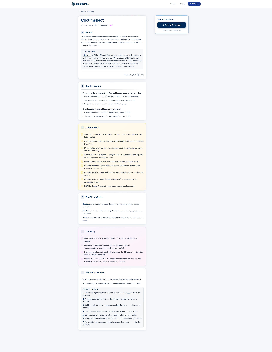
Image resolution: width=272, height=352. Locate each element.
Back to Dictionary (87, 11)
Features (173, 4)
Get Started (194, 4)
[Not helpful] (141, 74)
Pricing (182, 4)
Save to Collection (173, 25)
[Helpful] (138, 74)
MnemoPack (83, 3)
